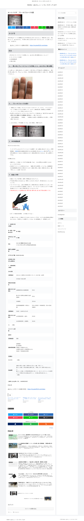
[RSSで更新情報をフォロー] (46, 424)
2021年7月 (60, 194)
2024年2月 (60, 105)
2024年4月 (60, 99)
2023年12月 (60, 110)
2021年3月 (60, 206)
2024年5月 (60, 96)
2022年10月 (60, 152)
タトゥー (42, 151)
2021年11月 (60, 182)
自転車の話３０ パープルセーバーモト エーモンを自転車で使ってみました (67, 44)
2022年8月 (60, 158)
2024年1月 (60, 107)
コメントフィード (62, 229)
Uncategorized (11, 408)
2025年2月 (60, 72)
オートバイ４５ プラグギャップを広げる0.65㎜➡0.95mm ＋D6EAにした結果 (44, 398)
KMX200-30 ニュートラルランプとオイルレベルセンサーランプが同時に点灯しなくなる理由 (67, 33)
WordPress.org (61, 231)
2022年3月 (60, 170)
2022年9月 (60, 155)
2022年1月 (60, 176)
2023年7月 (60, 125)
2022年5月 (60, 164)
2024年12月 (60, 78)
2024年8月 (60, 87)
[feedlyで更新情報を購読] (30, 424)
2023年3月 (60, 137)
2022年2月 (60, 173)
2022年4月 (60, 167)
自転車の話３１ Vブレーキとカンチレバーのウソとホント (67, 39)
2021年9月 (60, 188)
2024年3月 (60, 102)
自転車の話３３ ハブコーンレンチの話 (67, 22)
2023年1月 (60, 143)
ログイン (60, 223)
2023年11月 (60, 113)
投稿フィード (61, 225)
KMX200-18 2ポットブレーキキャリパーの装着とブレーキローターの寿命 (29, 398)
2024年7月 (60, 90)
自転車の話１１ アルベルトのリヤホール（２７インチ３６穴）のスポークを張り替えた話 (68, 55)
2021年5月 (60, 200)
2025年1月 (60, 75)
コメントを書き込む (31, 508)
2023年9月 (60, 119)
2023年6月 (60, 128)
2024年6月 (60, 93)
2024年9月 (60, 84)
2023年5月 (60, 131)
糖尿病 (16, 151)
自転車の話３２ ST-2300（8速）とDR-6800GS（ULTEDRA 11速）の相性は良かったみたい (67, 27)
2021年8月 (60, 191)
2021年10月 (60, 185)
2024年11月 (60, 81)
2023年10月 (60, 116)
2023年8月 (60, 122)
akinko (72, 57)
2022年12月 (60, 146)
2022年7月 (60, 161)
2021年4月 (60, 203)
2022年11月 (60, 149)
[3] (48, 150)
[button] (76, 13)
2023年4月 (60, 134)
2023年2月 (60, 140)
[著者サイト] (15, 424)
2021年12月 (60, 179)
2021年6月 (60, 197)
